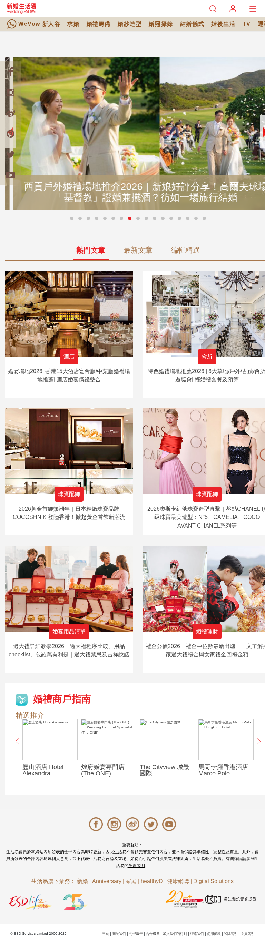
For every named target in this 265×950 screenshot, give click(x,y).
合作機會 (153, 934)
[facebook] (10, 71)
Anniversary (106, 881)
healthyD (152, 881)
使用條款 (214, 934)
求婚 (73, 24)
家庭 (131, 881)
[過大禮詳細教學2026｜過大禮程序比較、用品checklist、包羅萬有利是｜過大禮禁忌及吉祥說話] (69, 589)
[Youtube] (10, 175)
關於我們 (119, 934)
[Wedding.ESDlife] (21, 8)
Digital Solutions (213, 881)
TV (247, 24)
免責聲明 (136, 865)
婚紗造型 (130, 24)
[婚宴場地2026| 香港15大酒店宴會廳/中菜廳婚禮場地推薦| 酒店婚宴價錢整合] (69, 314)
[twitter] (10, 154)
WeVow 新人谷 (39, 24)
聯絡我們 (197, 934)
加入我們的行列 (175, 934)
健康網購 (178, 881)
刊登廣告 (136, 934)
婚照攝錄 (161, 24)
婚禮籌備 (99, 24)
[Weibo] (10, 113)
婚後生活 (223, 24)
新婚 (82, 881)
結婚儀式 (192, 24)
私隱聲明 (231, 934)
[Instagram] (10, 92)
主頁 (105, 934)
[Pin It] (10, 133)
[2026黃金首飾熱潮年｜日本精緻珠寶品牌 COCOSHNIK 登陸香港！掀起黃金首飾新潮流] (69, 451)
